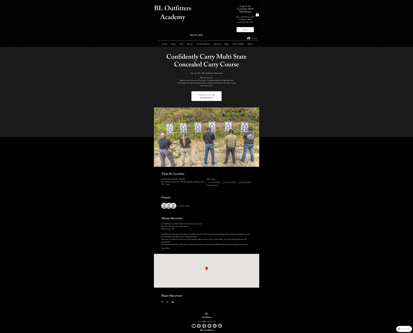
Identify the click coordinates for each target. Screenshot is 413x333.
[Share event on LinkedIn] (173, 302)
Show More (165, 248)
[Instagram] (199, 326)
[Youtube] (194, 326)
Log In (245, 29)
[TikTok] (220, 326)
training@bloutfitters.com (207, 321)
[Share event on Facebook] (162, 302)
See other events (206, 97)
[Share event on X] (167, 302)
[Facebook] (204, 326)
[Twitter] (209, 326)
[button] (257, 14)
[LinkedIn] (215, 326)
